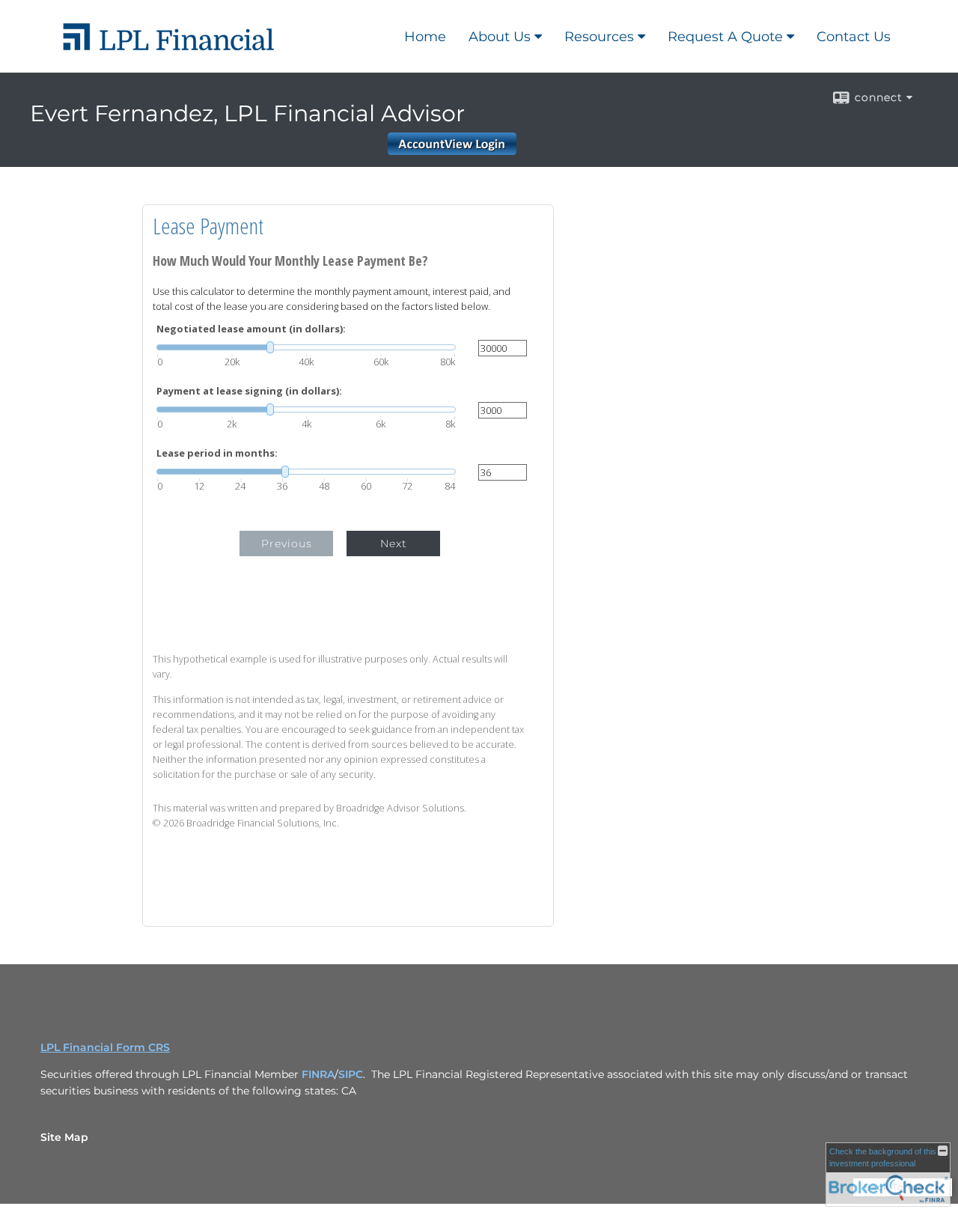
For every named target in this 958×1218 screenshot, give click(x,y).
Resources (599, 36)
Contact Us (854, 36)
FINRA (318, 1074)
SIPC (350, 1074)
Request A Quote (725, 36)
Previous (286, 543)
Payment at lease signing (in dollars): (249, 391)
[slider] (306, 347)
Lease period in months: (217, 453)
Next (393, 543)
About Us (500, 36)
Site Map (64, 1137)
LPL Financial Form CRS (105, 1047)
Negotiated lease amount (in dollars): (251, 329)
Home (425, 36)
